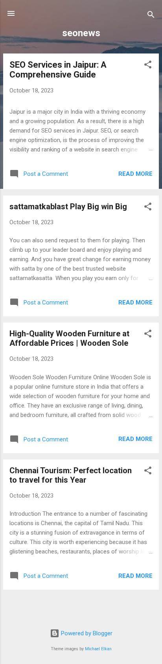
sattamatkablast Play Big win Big (68, 206)
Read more (135, 173)
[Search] (151, 16)
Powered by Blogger (85, 633)
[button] (148, 66)
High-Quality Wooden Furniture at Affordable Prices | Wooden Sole (69, 338)
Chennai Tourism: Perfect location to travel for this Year (70, 475)
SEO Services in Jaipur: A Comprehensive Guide (58, 69)
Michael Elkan (98, 648)
